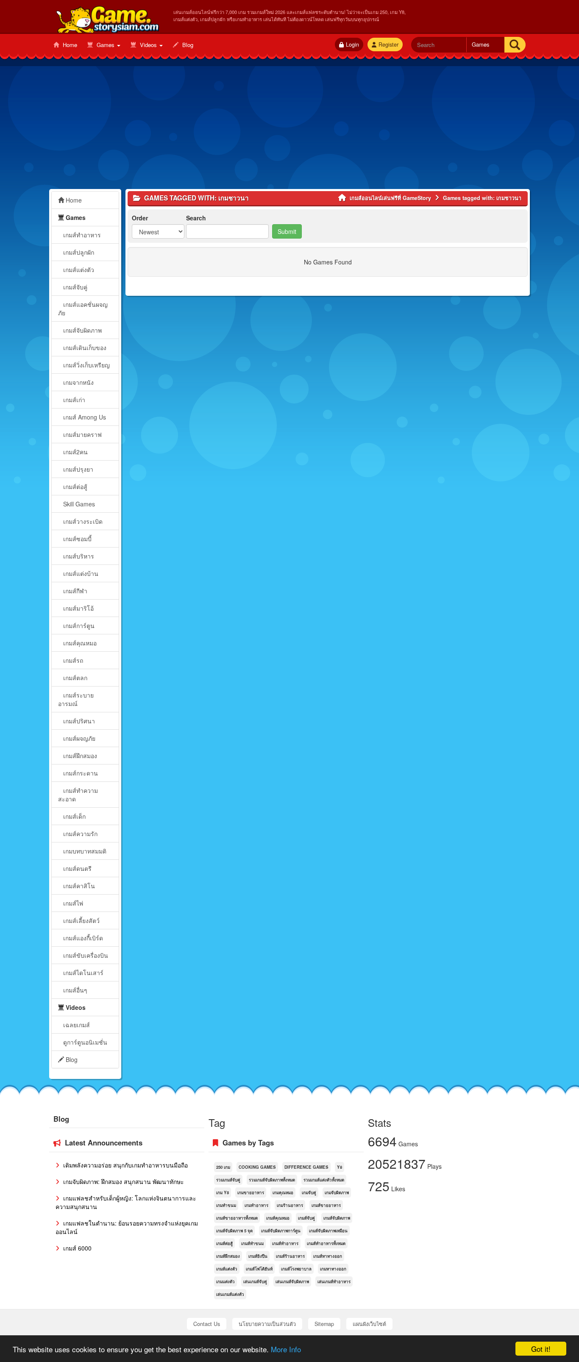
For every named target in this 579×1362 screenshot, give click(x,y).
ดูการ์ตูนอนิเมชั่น (84, 1042)
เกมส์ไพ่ (72, 903)
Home (69, 45)
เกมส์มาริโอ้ (77, 608)
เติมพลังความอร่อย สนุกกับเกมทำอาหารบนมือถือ (124, 1165)
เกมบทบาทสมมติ (83, 851)
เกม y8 (222, 1192)
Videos (148, 45)
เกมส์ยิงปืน (257, 1256)
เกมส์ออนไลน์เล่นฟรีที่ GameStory (107, 17)
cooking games (257, 1167)
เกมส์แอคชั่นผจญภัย (83, 308)
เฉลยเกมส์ (75, 1024)
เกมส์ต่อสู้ (74, 486)
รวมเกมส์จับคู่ (228, 1180)
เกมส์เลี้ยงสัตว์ (80, 920)
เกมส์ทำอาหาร (81, 235)
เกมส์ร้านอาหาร (290, 1256)
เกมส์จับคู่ (74, 287)
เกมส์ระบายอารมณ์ (76, 699)
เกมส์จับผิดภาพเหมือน (328, 1231)
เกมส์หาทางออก (327, 1256)
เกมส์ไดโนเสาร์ (82, 972)
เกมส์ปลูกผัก (77, 252)
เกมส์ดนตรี (76, 868)
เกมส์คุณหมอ (79, 643)
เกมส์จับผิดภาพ (81, 330)
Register (388, 44)
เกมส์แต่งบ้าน (79, 573)
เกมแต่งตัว (225, 1281)
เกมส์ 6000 (76, 1248)
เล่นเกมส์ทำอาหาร (334, 1281)
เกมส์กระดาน (79, 773)
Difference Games (306, 1167)
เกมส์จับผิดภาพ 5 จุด (234, 1231)
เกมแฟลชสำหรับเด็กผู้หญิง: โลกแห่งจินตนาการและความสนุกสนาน (126, 1202)
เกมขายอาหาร (250, 1192)
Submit (287, 231)
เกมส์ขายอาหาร (326, 1205)
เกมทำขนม (226, 1205)
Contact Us (206, 1324)
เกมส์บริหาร (77, 556)
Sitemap (324, 1324)
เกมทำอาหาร (256, 1205)
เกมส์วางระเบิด (82, 521)
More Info (286, 1349)
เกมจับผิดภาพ (337, 1192)
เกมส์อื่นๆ (74, 990)
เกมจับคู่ (309, 1192)
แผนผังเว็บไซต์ (369, 1324)
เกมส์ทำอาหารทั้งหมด (326, 1243)
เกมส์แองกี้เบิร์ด (82, 938)
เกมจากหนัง (77, 382)
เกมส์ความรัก (79, 833)
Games (105, 45)
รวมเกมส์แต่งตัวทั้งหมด (323, 1180)
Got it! (541, 1348)
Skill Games (78, 504)
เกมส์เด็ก (73, 816)
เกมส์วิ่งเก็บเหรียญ (85, 365)
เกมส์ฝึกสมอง (79, 755)
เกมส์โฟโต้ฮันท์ (259, 1269)
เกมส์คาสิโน (78, 885)
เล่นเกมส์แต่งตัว (230, 1294)
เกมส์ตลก (74, 677)
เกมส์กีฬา (74, 590)
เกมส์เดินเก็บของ (83, 347)
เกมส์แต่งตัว (77, 269)
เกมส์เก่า (73, 399)
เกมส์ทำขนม (252, 1243)
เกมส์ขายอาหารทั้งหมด (237, 1218)
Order (140, 218)
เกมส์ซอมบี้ (76, 538)
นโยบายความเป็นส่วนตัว (267, 1324)
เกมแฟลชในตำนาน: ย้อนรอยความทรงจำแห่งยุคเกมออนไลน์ (127, 1227)
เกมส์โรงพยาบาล (296, 1269)
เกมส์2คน (74, 452)
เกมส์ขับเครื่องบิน (84, 955)
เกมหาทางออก (333, 1269)
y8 (339, 1167)
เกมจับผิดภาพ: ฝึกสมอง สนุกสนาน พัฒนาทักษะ (122, 1181)
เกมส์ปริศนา (78, 721)
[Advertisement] (289, 129)
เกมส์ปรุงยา (77, 469)
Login (352, 44)
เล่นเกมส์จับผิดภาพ (292, 1281)
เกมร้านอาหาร (290, 1205)
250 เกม (223, 1167)
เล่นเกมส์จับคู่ (255, 1281)
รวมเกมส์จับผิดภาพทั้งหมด (272, 1180)
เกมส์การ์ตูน (78, 625)
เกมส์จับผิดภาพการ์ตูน (281, 1231)
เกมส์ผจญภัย (78, 738)
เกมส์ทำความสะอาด (78, 794)
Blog (187, 45)
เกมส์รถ (72, 660)
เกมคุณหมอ (283, 1192)
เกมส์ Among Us (83, 417)
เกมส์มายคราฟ (81, 434)
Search (196, 218)
